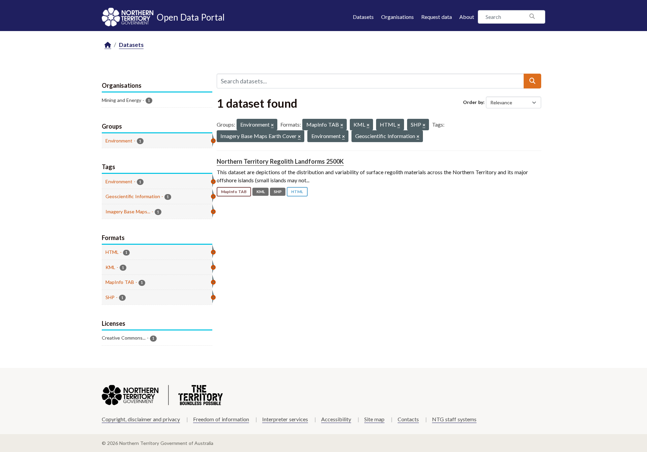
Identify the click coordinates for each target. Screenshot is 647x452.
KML (260, 191)
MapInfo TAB (234, 191)
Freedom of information (221, 419)
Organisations (397, 17)
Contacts (408, 419)
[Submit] (532, 81)
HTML (297, 191)
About (466, 17)
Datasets (363, 17)
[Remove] (272, 125)
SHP (278, 191)
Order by (473, 102)
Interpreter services (285, 419)
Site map (374, 419)
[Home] (107, 45)
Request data (436, 17)
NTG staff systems (454, 419)
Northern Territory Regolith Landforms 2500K (280, 161)
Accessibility (336, 419)
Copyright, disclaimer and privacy (141, 419)
